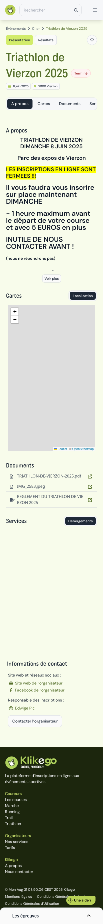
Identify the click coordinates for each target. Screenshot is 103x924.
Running (12, 811)
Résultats (46, 40)
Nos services (16, 841)
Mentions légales (18, 896)
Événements (16, 28)
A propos (19, 103)
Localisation (83, 296)
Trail (9, 817)
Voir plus (51, 278)
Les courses (16, 799)
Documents (69, 103)
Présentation (19, 40)
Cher (36, 28)
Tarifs (10, 847)
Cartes (44, 103)
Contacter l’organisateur (35, 721)
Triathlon (13, 823)
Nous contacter (19, 871)
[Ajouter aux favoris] (92, 40)
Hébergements (80, 521)
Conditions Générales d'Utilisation (32, 903)
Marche (12, 805)
